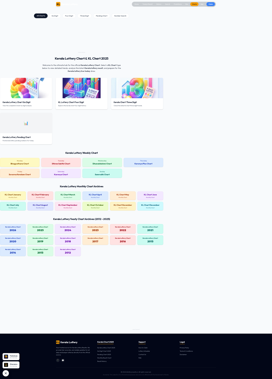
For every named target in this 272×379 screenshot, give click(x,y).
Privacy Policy (184, 348)
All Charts (41, 16)
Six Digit (55, 16)
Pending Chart (101, 16)
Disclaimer (183, 354)
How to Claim (143, 348)
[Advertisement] (81, 36)
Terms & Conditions (186, 351)
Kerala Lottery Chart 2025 (106, 348)
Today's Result (147, 4)
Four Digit (69, 16)
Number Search (120, 16)
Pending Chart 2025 (104, 354)
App (202, 4)
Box (187, 4)
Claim (211, 4)
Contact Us (142, 354)
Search (167, 4)
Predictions (178, 4)
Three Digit (84, 16)
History (158, 4)
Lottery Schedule (144, 351)
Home (137, 4)
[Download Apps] (6, 373)
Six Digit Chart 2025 (104, 351)
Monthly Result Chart (104, 358)
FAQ (140, 358)
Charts (194, 4)
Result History (102, 361)
